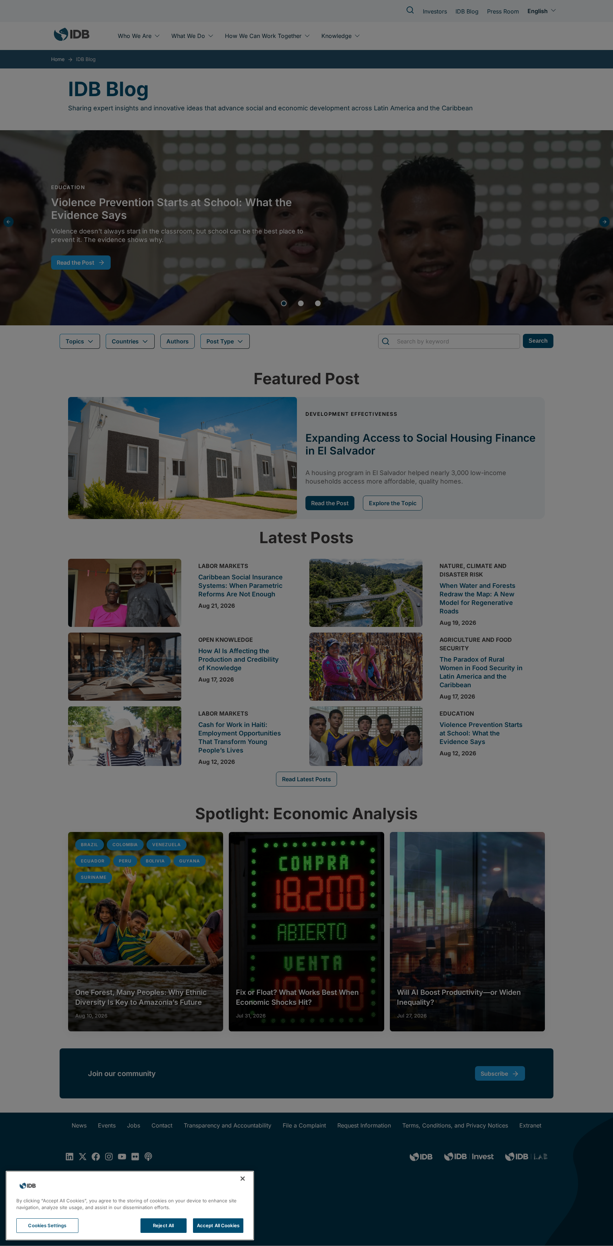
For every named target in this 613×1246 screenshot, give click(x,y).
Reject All (163, 1225)
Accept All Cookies (218, 1225)
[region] (130, 1205)
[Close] (242, 1178)
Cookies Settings (47, 1225)
